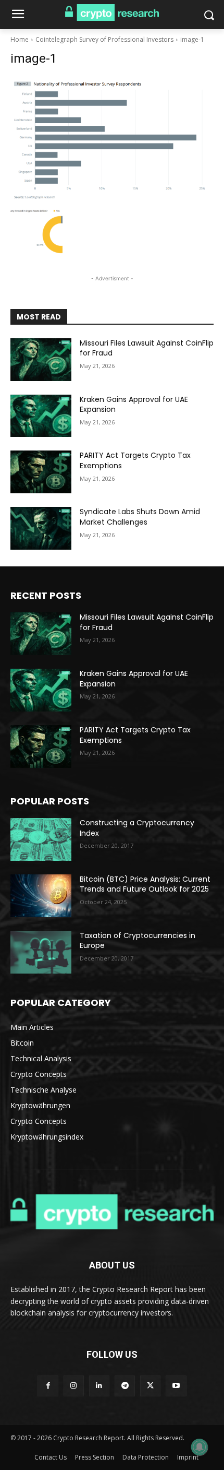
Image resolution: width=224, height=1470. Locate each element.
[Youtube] (176, 1386)
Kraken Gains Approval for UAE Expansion (134, 404)
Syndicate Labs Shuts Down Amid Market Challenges (140, 516)
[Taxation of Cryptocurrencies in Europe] (40, 952)
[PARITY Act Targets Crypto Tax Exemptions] (40, 472)
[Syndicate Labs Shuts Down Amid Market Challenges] (40, 528)
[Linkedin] (99, 1386)
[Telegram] (125, 1386)
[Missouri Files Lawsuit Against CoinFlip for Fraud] (40, 359)
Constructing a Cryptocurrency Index (137, 827)
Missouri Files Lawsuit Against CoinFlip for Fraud (147, 348)
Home (19, 39)
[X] (150, 1386)
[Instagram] (74, 1386)
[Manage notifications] (199, 1447)
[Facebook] (48, 1386)
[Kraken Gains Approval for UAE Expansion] (40, 416)
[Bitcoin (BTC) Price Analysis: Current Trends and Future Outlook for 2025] (40, 895)
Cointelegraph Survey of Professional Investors (104, 39)
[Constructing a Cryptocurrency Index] (40, 839)
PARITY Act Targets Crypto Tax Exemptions (135, 460)
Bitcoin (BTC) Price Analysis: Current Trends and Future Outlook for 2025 (145, 884)
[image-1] (112, 139)
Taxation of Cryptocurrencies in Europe (137, 940)
